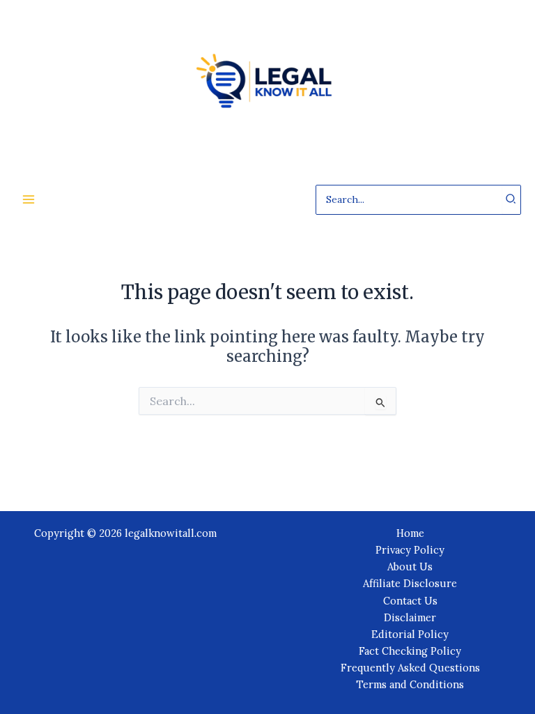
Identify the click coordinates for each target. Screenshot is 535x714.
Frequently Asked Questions (410, 667)
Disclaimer (410, 617)
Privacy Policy (409, 549)
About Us (410, 566)
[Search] (511, 199)
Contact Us (410, 600)
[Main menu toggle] (28, 200)
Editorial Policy (410, 634)
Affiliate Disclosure (410, 583)
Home (410, 533)
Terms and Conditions (410, 684)
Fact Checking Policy (410, 651)
